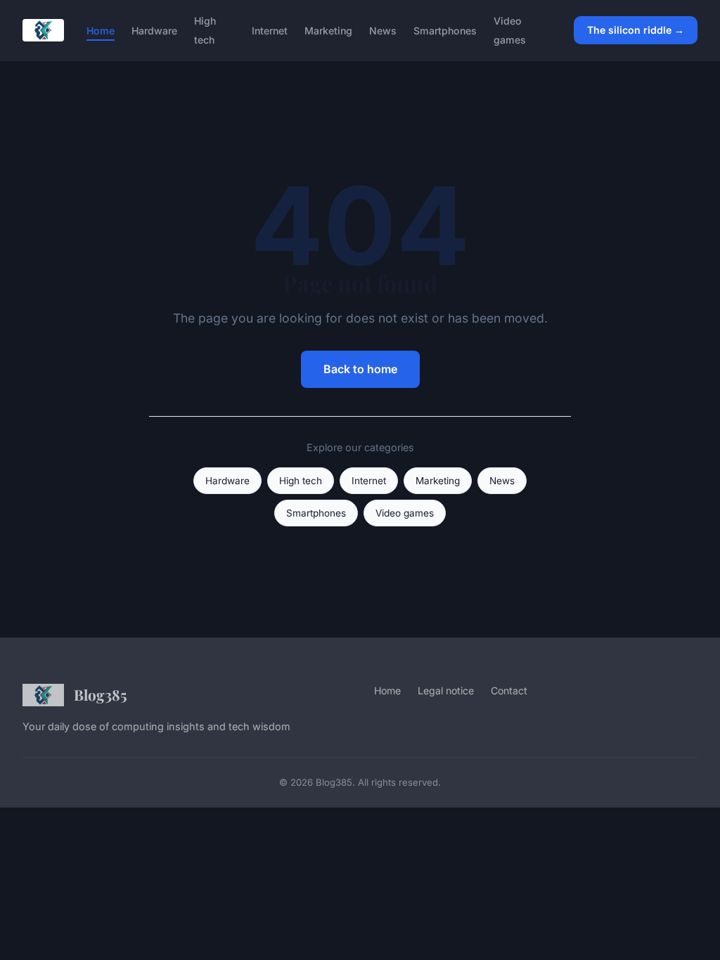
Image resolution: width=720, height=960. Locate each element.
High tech (205, 30)
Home (100, 31)
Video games (510, 30)
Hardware (154, 31)
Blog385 (100, 694)
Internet (270, 31)
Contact (509, 690)
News (383, 31)
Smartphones (445, 31)
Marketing (328, 31)
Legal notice (446, 690)
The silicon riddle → (635, 30)
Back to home (360, 369)
